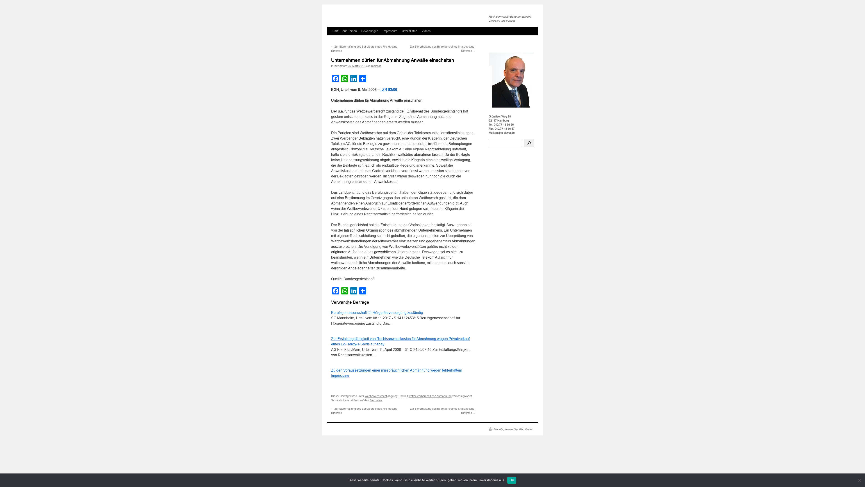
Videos (426, 31)
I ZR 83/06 (388, 90)
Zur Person (349, 31)
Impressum (390, 31)
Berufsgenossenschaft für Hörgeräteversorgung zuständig (377, 313)
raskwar (376, 66)
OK (512, 480)
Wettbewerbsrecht (376, 396)
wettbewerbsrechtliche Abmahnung (430, 396)
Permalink (376, 400)
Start (335, 31)
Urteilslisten (409, 31)
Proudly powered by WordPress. (513, 429)
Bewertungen (369, 31)
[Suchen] (529, 143)
